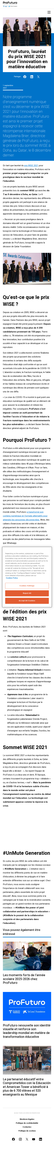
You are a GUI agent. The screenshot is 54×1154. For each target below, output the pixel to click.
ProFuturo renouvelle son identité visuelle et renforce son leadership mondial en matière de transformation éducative (26, 1031)
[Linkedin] (32, 77)
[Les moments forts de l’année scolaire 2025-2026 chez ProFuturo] (27, 956)
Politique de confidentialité (27, 1123)
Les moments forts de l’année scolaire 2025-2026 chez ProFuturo (24, 979)
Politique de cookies (27, 1131)
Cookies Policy (12, 578)
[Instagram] (20, 1139)
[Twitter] (38, 76)
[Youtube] (34, 1139)
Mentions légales (27, 1119)
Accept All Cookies (27, 600)
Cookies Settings (26, 586)
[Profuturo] (10, 4)
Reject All (27, 593)
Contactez (27, 1127)
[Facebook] (25, 77)
